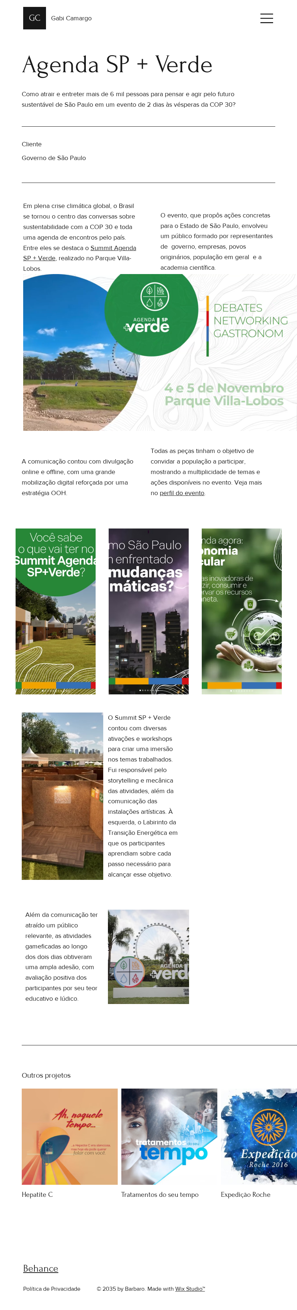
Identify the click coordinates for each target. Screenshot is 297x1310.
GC (35, 18)
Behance (40, 1268)
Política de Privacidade (51, 1289)
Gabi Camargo (71, 18)
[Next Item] (272, 1151)
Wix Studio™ (190, 1289)
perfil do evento (182, 493)
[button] (284, 422)
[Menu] (267, 18)
